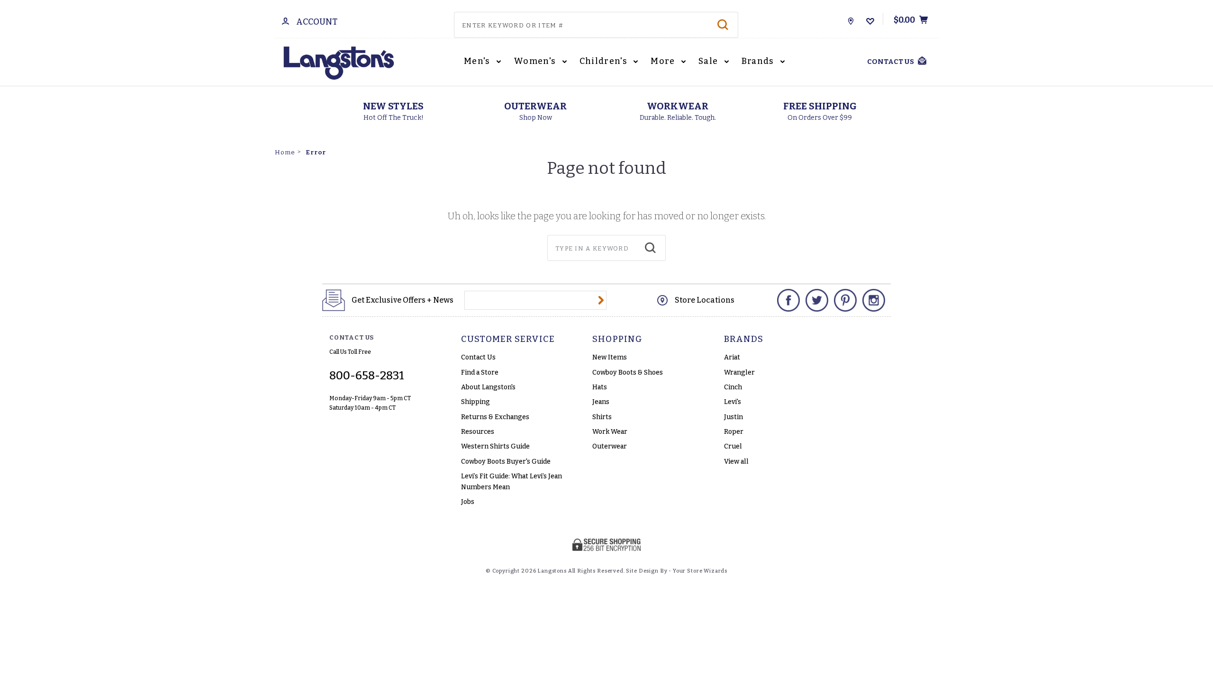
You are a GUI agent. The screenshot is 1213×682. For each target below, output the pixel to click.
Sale (709, 61)
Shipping (475, 402)
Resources (477, 432)
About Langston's (488, 387)
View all (736, 462)
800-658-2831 (366, 375)
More (664, 61)
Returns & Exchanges (495, 417)
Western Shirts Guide (495, 446)
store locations (704, 300)
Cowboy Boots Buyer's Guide (506, 462)
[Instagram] (873, 300)
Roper (733, 432)
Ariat (732, 357)
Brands (759, 61)
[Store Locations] (850, 19)
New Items (609, 357)
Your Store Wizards (700, 571)
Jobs (467, 502)
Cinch (733, 387)
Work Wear (609, 432)
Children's (604, 61)
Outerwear (609, 446)
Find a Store (479, 372)
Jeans (600, 402)
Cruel (733, 446)
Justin (733, 417)
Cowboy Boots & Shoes (627, 372)
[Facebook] (788, 300)
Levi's (732, 402)
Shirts (602, 417)
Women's (536, 61)
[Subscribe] (601, 300)
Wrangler (739, 372)
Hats (599, 387)
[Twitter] (817, 300)
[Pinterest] (845, 300)
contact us (890, 61)
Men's (478, 61)
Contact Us (478, 357)
